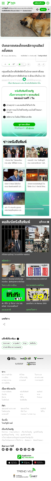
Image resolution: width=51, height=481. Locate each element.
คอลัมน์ (38, 387)
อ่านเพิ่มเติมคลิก (11, 10)
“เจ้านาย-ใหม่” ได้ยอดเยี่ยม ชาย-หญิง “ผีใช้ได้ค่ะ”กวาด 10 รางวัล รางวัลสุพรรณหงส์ (13, 157)
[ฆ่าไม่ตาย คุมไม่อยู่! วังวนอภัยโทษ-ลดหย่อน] (25, 234)
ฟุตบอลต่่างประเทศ (8, 404)
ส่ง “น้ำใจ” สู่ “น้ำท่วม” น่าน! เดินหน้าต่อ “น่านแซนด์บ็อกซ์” (12, 300)
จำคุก (23, 339)
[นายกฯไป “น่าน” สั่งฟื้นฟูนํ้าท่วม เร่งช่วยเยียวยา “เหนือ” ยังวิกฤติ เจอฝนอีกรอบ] (37, 147)
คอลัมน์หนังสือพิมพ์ (15, 217)
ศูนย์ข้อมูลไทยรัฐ (7, 430)
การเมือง (5, 373)
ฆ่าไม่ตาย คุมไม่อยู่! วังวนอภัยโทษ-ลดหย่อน (16, 250)
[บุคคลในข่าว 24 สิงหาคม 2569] (37, 290)
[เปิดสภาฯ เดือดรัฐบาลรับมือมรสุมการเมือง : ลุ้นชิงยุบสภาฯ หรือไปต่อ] (13, 265)
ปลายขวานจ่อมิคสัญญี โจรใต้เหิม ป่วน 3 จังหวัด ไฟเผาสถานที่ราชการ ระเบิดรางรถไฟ (37, 180)
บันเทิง (4, 390)
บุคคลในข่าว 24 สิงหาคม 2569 (36, 299)
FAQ (15, 430)
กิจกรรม (4, 428)
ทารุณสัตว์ (16, 339)
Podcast (39, 393)
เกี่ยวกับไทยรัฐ (25, 428)
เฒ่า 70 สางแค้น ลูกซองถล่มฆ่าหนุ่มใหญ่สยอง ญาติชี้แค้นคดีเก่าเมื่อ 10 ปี (14, 204)
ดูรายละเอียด (15, 122)
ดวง (20, 390)
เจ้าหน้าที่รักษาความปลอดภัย (11, 343)
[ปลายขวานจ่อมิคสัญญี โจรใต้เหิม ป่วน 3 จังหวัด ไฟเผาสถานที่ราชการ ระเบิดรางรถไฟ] (37, 170)
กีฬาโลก (21, 407)
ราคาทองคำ (38, 376)
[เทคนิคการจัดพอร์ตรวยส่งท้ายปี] (37, 265)
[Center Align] (48, 9)
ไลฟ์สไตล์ (5, 395)
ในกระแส (37, 370)
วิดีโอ (21, 393)
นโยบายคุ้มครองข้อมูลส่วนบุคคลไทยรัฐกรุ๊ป (16, 433)
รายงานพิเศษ (6, 387)
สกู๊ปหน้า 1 (6, 256)
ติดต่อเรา (25, 436)
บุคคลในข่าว (30, 305)
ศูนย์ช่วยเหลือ (23, 430)
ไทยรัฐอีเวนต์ (6, 419)
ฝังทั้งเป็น (31, 339)
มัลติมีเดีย (22, 395)
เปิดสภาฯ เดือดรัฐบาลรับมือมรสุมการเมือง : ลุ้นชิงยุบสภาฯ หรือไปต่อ (13, 275)
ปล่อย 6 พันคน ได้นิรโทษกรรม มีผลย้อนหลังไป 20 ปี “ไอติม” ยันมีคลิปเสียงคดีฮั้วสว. (13, 180)
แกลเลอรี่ (5, 410)
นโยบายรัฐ (22, 373)
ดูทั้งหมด (43, 217)
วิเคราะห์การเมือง (8, 281)
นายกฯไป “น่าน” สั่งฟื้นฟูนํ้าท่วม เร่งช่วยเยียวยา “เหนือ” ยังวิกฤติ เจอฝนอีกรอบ (37, 157)
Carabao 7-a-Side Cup (27, 410)
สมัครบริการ (40, 3)
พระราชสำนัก (6, 370)
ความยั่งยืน (5, 379)
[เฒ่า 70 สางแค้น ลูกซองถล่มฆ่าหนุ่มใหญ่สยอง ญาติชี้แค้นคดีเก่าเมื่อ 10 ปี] (14, 194)
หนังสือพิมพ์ (25, 55)
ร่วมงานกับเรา (13, 428)
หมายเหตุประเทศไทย (33, 280)
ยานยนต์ (22, 376)
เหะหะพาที (5, 305)
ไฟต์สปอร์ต (5, 407)
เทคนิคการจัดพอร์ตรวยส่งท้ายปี (36, 274)
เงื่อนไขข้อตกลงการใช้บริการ (11, 436)
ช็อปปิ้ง (4, 416)
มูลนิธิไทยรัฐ (35, 428)
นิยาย (3, 393)
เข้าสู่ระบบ (40, 122)
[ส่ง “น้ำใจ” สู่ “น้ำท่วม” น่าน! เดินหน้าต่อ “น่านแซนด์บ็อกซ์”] (13, 290)
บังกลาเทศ (6, 339)
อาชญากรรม (6, 376)
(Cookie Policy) (27, 10)
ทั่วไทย (21, 370)
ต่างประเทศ (33, 55)
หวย (37, 390)
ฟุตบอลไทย (22, 404)
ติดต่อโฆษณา (34, 436)
